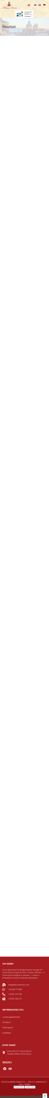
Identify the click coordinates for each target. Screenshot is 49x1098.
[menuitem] (35, 5)
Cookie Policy (30, 1087)
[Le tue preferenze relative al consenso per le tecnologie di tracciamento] (45, 1095)
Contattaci (6, 1033)
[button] (29, 5)
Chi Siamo (6, 1022)
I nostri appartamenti (11, 1017)
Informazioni (7, 1027)
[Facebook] (4, 1068)
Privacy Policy (19, 1087)
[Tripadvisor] (10, 1068)
